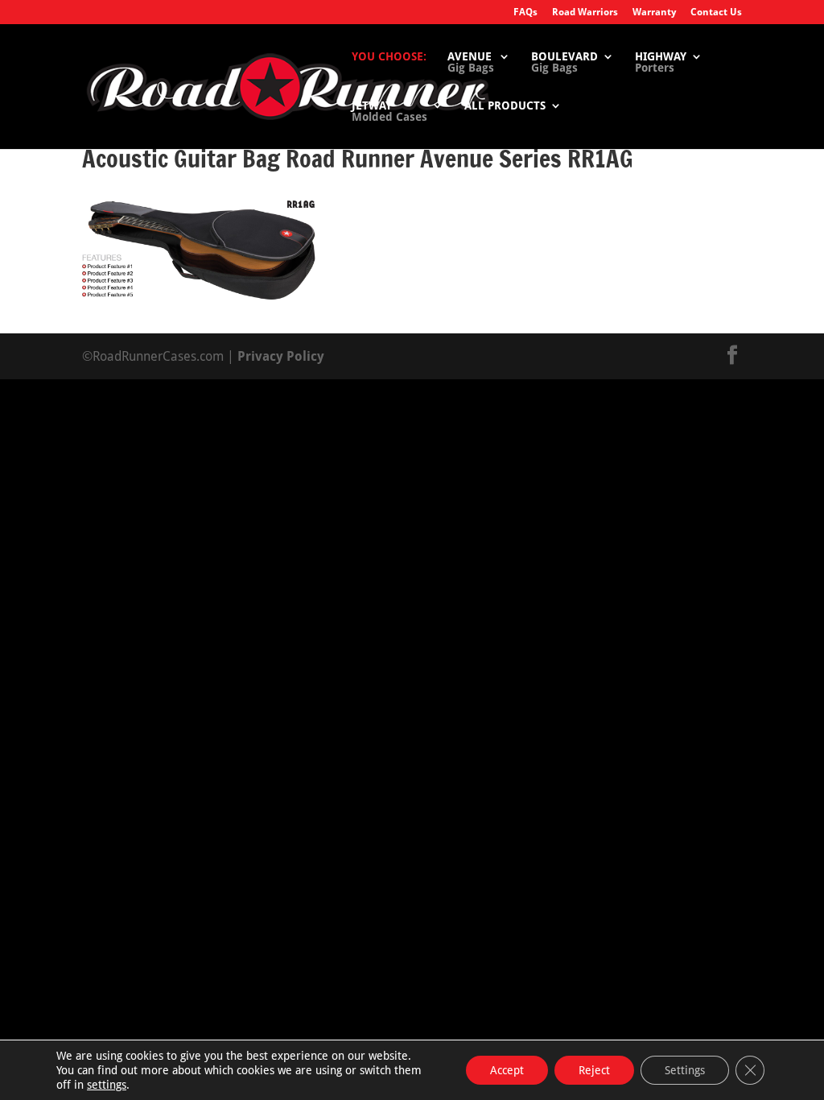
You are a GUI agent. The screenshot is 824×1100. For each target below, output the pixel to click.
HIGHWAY (660, 62)
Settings (685, 1070)
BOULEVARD (564, 62)
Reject (594, 1070)
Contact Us (716, 12)
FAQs (525, 12)
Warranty (654, 12)
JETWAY (389, 111)
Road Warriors (585, 12)
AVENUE (470, 62)
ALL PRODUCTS (505, 106)
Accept (507, 1070)
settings (106, 1084)
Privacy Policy (280, 356)
